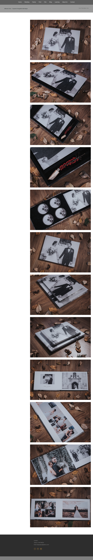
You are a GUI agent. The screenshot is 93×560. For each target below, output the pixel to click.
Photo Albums (83, 8)
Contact (72, 2)
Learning (57, 2)
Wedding (26, 2)
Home (20, 2)
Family (34, 2)
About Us (64, 2)
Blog (50, 2)
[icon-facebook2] (35, 549)
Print (40, 2)
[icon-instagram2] (41, 549)
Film (45, 2)
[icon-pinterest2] (38, 549)
